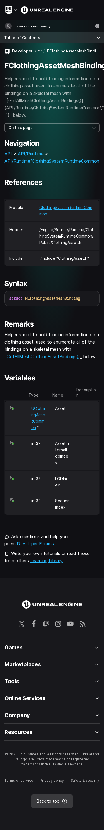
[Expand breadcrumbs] (40, 51)
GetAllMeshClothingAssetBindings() (43, 356)
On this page (20, 127)
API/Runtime (31, 154)
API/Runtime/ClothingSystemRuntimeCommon (51, 161)
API (8, 154)
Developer (22, 51)
